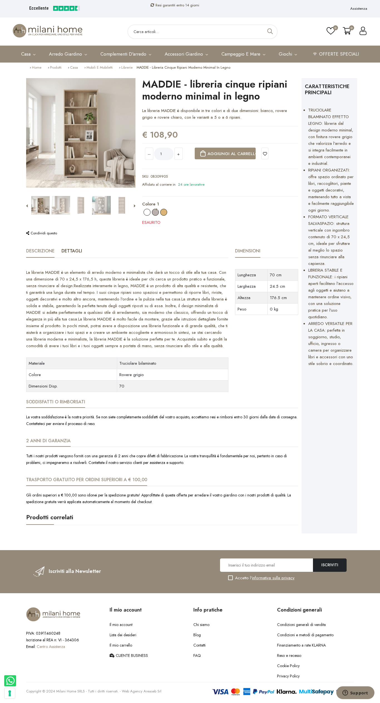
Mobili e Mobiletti (99, 67)
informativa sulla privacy (273, 578)
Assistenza (358, 8)
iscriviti (329, 565)
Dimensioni (247, 251)
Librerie (127, 67)
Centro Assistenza (51, 646)
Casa (74, 67)
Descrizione (40, 251)
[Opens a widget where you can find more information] (355, 693)
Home (37, 67)
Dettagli (71, 251)
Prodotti (56, 67)
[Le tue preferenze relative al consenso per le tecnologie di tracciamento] (9, 693)
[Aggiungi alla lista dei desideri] (264, 153)
